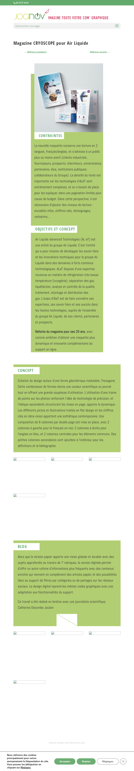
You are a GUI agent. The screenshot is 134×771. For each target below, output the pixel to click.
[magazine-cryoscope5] (29, 516)
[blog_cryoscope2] (67, 672)
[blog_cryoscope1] (29, 672)
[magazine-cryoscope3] (67, 480)
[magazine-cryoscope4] (105, 480)
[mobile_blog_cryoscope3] (29, 721)
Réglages (26, 767)
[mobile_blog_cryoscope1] (105, 672)
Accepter (64, 761)
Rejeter (86, 761)
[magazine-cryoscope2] (29, 480)
